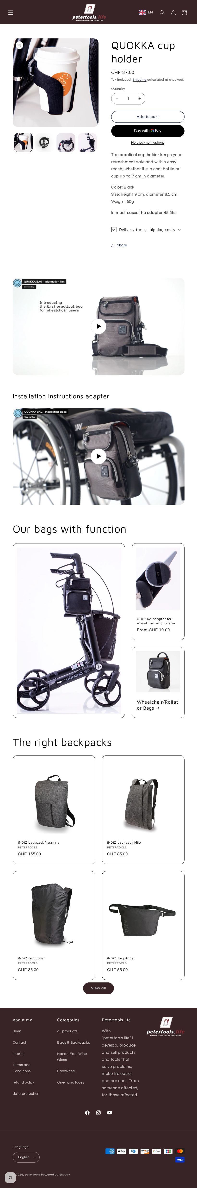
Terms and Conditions (22, 1068)
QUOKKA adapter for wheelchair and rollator (156, 621)
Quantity (118, 89)
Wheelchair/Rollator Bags (157, 705)
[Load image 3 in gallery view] (65, 142)
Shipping (140, 79)
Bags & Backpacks (73, 1042)
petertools (32, 1174)
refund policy (24, 1082)
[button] (10, 12)
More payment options (147, 142)
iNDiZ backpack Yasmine (39, 842)
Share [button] (122, 245)
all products (67, 1031)
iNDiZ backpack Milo (124, 842)
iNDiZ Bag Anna (120, 958)
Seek (17, 1031)
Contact (19, 1042)
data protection (26, 1094)
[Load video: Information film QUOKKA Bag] (99, 326)
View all (98, 988)
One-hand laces (70, 1082)
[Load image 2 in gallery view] (44, 142)
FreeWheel (66, 1071)
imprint (19, 1054)
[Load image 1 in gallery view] (23, 142)
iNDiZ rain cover (31, 958)
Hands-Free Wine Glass (72, 1057)
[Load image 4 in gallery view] (87, 142)
